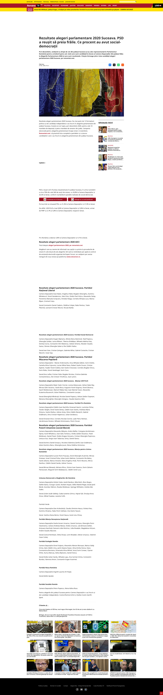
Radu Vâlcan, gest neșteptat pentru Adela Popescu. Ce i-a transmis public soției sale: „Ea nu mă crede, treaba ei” (115, 130)
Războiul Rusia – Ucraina (57, 1)
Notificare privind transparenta (116, 686)
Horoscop (46, 1)
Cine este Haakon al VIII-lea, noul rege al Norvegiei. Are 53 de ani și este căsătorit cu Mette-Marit (66, 610)
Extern (103, 5)
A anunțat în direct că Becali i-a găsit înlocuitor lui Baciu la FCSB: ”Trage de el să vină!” (68, 673)
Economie (64, 5)
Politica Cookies (43, 686)
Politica (47, 5)
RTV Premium (38, 1)
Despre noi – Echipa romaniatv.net (80, 686)
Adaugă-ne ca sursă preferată (84, 199)
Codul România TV (98, 686)
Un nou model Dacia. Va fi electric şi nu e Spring (123, 654)
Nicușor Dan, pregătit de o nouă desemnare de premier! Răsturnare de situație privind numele (95, 674)
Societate (55, 5)
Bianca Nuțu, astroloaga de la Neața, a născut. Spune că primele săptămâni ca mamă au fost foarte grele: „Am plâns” (68, 636)
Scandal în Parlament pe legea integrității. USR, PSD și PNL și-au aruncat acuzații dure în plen (40, 636)
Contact (66, 686)
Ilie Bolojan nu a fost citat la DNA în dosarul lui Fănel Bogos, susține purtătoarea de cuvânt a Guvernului (116, 158)
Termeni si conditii (55, 686)
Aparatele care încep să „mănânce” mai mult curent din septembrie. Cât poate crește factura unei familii (40, 655)
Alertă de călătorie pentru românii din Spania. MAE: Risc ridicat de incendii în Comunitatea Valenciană (123, 636)
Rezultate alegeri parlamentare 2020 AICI (59, 242)
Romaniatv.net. (45, 133)
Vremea (96, 5)
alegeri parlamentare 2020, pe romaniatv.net (65, 245)
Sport (114, 5)
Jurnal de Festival (70, 1)
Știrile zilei (30, 1)
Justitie (72, 5)
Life (109, 5)
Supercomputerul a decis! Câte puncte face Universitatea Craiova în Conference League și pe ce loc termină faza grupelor (95, 636)
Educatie (80, 5)
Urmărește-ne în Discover (54, 199)
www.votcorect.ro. (73, 257)
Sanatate (88, 5)
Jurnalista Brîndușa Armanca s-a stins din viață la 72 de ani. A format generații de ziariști (40, 673)
